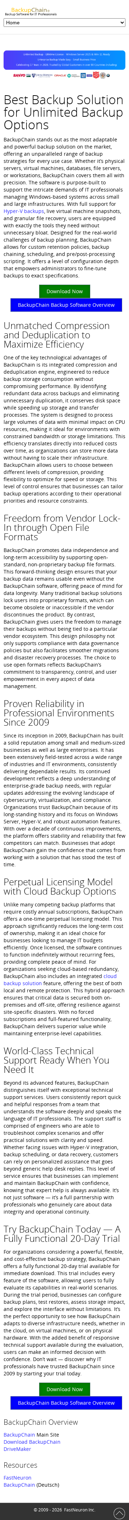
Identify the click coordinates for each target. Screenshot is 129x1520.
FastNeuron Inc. (79, 1510)
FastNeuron (18, 1477)
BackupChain (19, 1434)
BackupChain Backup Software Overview (66, 304)
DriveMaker (17, 1449)
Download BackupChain (32, 1441)
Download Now (65, 291)
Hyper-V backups (24, 211)
